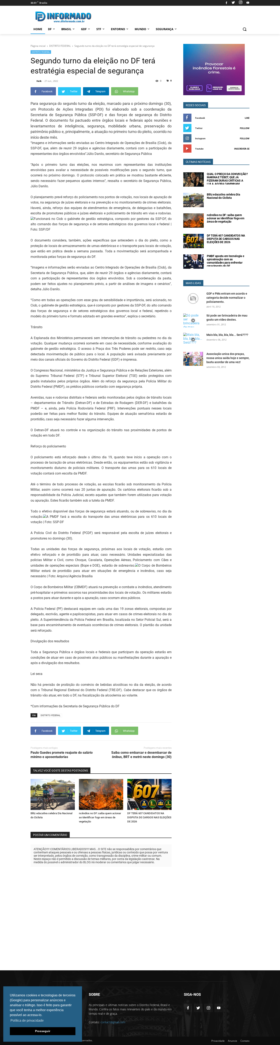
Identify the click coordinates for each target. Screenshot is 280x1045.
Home (37, 29)
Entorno (118, 29)
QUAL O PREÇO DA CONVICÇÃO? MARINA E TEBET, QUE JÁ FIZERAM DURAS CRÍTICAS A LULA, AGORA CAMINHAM (227, 178)
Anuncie (232, 1041)
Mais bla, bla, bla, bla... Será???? (227, 334)
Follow (244, 128)
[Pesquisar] (244, 29)
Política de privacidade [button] (27, 1020)
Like (247, 117)
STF (98, 29)
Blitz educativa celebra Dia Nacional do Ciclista (223, 196)
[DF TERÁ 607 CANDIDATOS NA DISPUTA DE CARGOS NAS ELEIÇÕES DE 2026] (149, 794)
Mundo (140, 29)
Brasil (66, 29)
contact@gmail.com (112, 1022)
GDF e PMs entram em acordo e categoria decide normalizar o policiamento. (226, 297)
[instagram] (241, 3)
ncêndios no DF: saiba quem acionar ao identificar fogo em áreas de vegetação (100, 817)
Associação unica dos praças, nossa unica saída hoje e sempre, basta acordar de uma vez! (227, 358)
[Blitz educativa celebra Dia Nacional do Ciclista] (53, 794)
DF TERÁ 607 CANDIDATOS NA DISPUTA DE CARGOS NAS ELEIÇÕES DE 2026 (149, 817)
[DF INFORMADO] (63, 16)
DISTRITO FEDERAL (41, 51)
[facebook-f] (188, 1008)
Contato (244, 1041)
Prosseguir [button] (42, 1031)
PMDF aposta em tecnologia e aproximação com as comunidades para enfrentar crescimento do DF (225, 261)
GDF (84, 29)
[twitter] (233, 3)
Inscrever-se (241, 148)
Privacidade (218, 1041)
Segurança (164, 29)
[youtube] (247, 3)
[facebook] (226, 3)
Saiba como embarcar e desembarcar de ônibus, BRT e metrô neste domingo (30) (141, 755)
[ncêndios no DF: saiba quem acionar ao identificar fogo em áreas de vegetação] (101, 794)
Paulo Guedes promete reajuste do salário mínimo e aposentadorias (62, 755)
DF (50, 29)
